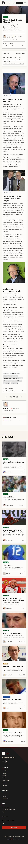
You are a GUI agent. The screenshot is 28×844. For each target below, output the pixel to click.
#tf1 (16, 376)
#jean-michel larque (17, 378)
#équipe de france (15, 373)
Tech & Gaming (6, 780)
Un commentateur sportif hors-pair (12, 57)
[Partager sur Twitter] (6, 397)
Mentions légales (6, 807)
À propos (5, 793)
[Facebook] (3, 761)
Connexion (13, 3)
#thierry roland (7, 378)
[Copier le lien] (21, 397)
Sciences (5, 783)
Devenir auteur (6, 798)
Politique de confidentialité (9, 809)
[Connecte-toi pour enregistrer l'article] (23, 45)
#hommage (7, 383)
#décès (19, 380)
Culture (4, 773)
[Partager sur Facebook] (10, 397)
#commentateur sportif (9, 380)
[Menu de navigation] (25, 3)
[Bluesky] (6, 761)
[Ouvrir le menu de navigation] (9, 3)
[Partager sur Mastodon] (17, 397)
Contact (4, 796)
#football (6, 373)
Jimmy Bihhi (6, 408)
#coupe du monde (8, 376)
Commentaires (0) (20, 53)
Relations (5, 785)
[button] (14, 83)
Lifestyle (4, 778)
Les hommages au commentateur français (13, 63)
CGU (4, 812)
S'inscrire (19, 3)
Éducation (5, 775)
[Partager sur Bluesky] (14, 397)
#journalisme (15, 383)
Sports (6, 17)
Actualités (5, 770)
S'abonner (14, 827)
